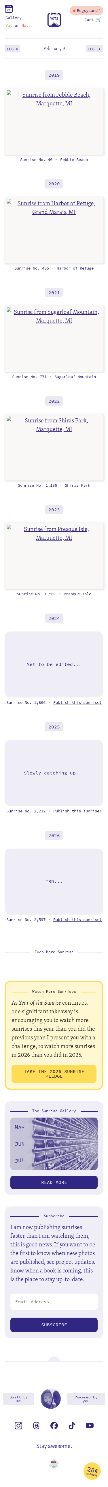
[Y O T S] (54, 25)
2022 (54, 401)
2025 (54, 727)
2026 (54, 835)
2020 (54, 183)
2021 (54, 292)
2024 (54, 618)
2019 (54, 75)
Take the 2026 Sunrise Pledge (54, 1073)
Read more (54, 1182)
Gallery (13, 18)
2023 (54, 509)
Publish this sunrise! (77, 702)
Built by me (19, 1399)
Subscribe (54, 1324)
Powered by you (86, 1399)
